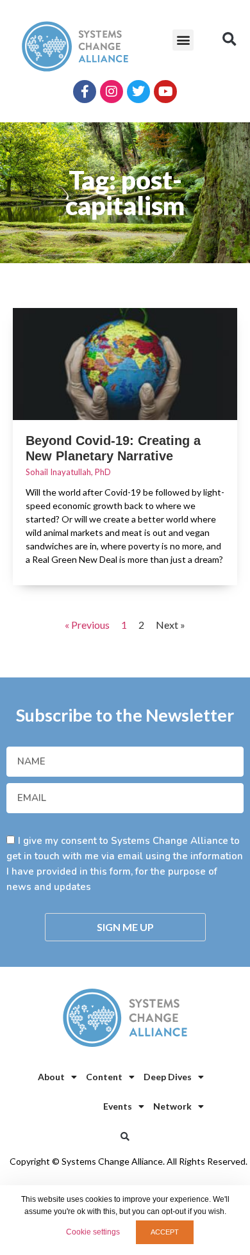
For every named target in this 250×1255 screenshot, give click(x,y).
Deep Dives (168, 1076)
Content (104, 1076)
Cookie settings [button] (93, 1231)
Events (117, 1106)
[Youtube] (165, 91)
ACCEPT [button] (165, 1232)
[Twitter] (138, 91)
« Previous (87, 625)
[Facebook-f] (84, 91)
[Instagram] (111, 91)
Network (172, 1106)
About (51, 1076)
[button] (183, 40)
